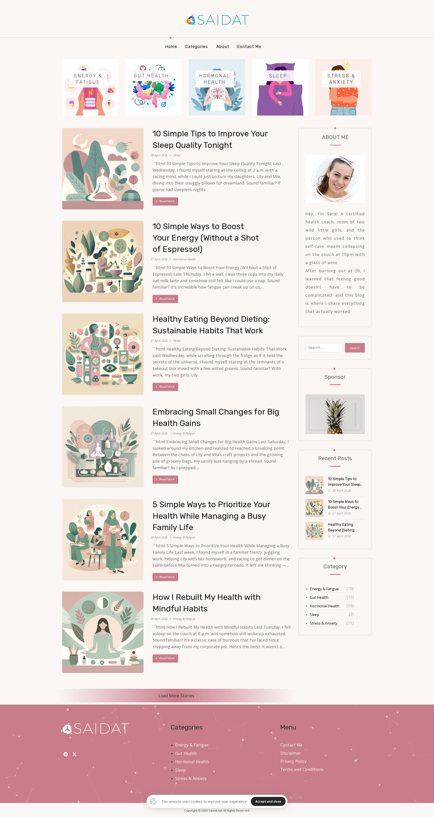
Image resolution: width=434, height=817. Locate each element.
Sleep (176, 155)
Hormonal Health (184, 259)
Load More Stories (176, 695)
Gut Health (319, 597)
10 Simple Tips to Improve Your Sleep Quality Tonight (344, 484)
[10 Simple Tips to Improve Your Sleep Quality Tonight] (103, 168)
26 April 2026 (158, 537)
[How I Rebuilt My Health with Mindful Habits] (103, 632)
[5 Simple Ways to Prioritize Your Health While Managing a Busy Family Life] (103, 539)
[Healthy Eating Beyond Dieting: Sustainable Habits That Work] (103, 354)
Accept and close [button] (268, 801)
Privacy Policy (293, 761)
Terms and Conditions (301, 769)
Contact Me (291, 745)
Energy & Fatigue (184, 433)
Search (355, 348)
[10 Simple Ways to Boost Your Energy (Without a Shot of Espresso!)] (103, 261)
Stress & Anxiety (323, 623)
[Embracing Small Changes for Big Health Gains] (103, 447)
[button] (65, 754)
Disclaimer (290, 753)
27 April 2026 (158, 259)
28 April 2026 (158, 155)
